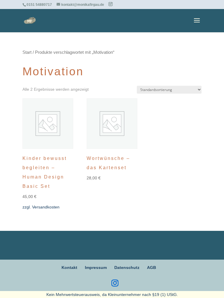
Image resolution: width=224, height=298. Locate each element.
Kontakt (69, 267)
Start (27, 52)
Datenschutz (126, 267)
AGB (151, 267)
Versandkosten (46, 207)
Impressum (96, 267)
